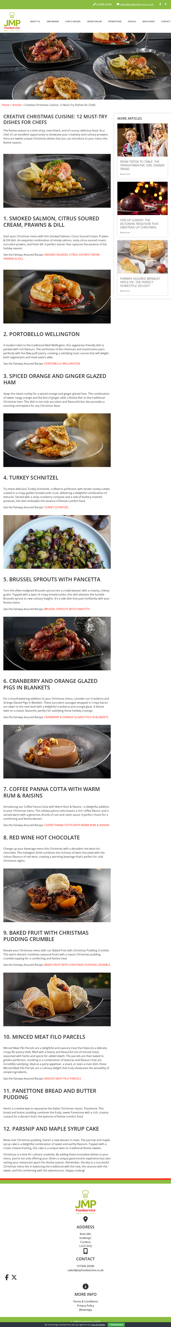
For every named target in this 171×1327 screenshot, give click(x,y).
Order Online (94, 21)
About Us (35, 21)
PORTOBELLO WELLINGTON (62, 363)
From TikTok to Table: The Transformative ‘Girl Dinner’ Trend (142, 165)
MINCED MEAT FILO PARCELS (62, 1078)
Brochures (149, 21)
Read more (125, 174)
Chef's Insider (72, 21)
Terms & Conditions (85, 1301)
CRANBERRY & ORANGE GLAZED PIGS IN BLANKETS (76, 717)
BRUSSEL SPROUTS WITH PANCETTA (67, 609)
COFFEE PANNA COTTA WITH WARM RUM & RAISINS (76, 825)
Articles (17, 105)
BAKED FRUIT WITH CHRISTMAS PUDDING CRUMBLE (77, 965)
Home (5, 105)
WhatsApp (85, 1310)
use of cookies (98, 1324)
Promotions (115, 21)
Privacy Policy (85, 1305)
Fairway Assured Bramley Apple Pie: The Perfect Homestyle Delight (140, 282)
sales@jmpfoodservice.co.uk (86, 1270)
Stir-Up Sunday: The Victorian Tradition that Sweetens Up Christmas (139, 223)
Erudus (132, 21)
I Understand (116, 1324)
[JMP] (12, 31)
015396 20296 (85, 1266)
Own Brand (53, 21)
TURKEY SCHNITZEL (56, 507)
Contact (165, 21)
